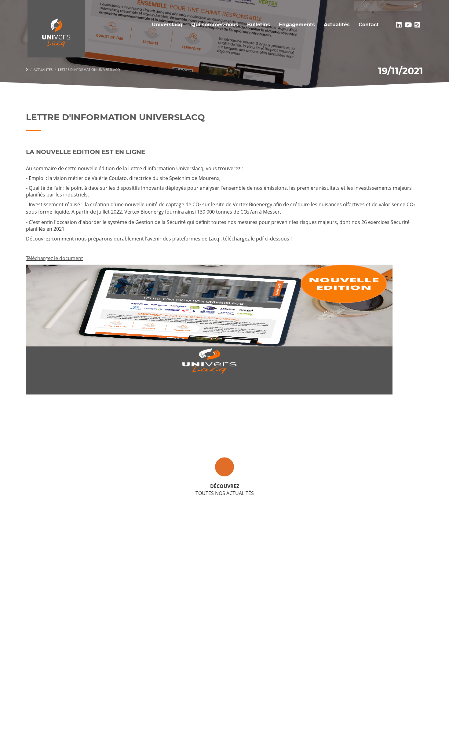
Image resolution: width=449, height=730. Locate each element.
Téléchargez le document (54, 258)
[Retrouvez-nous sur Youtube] (408, 24)
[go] (415, 6)
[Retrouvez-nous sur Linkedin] (399, 24)
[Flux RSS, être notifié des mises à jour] (417, 24)
